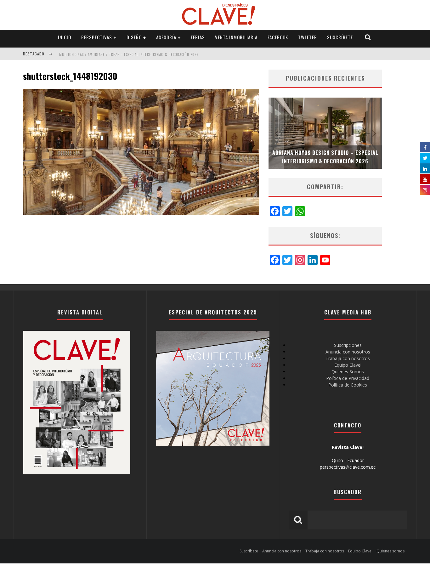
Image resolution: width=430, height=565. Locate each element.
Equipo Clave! (347, 365)
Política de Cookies (347, 385)
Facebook (278, 37)
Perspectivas (96, 37)
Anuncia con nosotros (347, 352)
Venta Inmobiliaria (236, 37)
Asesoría (166, 37)
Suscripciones (348, 345)
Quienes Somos (347, 372)
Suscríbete (340, 37)
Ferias (198, 37)
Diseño (134, 37)
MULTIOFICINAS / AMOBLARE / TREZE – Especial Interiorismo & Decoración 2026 (129, 54)
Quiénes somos (390, 551)
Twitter (307, 37)
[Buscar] (368, 37)
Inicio (64, 37)
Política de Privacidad (347, 378)
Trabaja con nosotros (347, 358)
